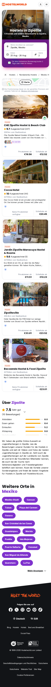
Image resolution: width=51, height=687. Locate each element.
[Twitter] (17, 610)
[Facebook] (11, 610)
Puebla (8, 539)
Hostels (16, 627)
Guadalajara (11, 531)
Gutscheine (43, 663)
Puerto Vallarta (12, 547)
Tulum (8, 507)
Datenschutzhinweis (25, 657)
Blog (9, 627)
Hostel (7, 122)
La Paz (26, 563)
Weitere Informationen (29, 91)
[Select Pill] (40, 4)
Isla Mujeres (26, 539)
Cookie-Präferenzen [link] (25, 675)
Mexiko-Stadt (12, 500)
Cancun (31, 500)
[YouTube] (28, 610)
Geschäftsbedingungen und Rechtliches (20, 663)
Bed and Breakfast (36, 627)
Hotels (23, 627)
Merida (29, 531)
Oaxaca (9, 515)
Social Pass (25, 633)
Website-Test (26, 669)
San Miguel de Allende (16, 555)
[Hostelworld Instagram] (23, 610)
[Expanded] (5, 75)
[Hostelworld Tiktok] (40, 610)
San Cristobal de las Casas (18, 523)
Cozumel (32, 547)
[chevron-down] (25, 412)
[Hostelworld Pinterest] (34, 610)
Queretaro (10, 563)
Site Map (37, 669)
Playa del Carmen (28, 507)
